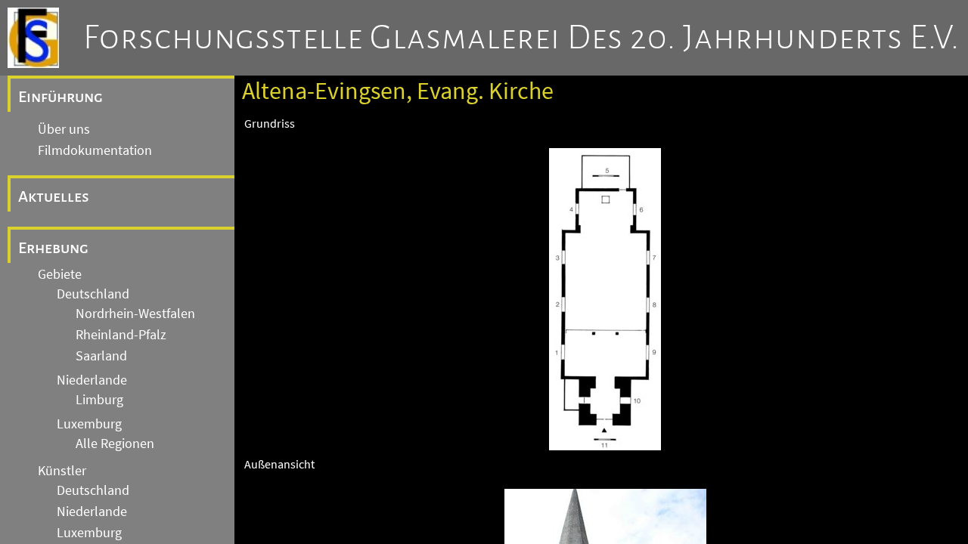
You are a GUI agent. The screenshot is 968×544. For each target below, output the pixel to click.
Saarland (101, 356)
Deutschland (93, 294)
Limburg (99, 399)
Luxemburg (89, 424)
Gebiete (60, 274)
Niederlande (92, 380)
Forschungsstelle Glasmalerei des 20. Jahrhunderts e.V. (521, 38)
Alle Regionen (115, 443)
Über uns (64, 129)
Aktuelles (53, 196)
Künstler (62, 470)
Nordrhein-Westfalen (135, 313)
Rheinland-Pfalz (121, 334)
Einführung (60, 96)
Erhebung (53, 248)
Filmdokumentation (95, 150)
